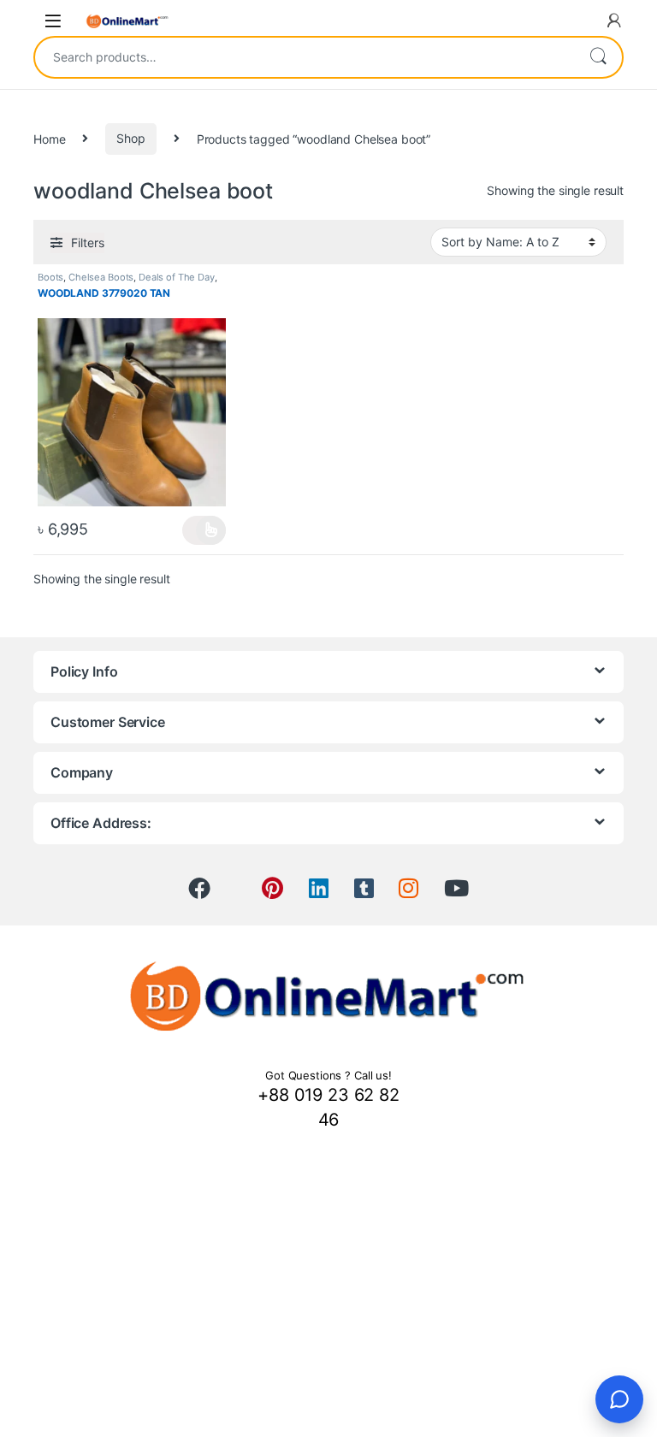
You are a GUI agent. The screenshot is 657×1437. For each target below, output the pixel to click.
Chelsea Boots (100, 277)
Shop (130, 138)
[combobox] (304, 57)
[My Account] (614, 20)
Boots (50, 277)
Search (598, 57)
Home (49, 138)
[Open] (53, 21)
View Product (204, 530)
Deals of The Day (177, 277)
